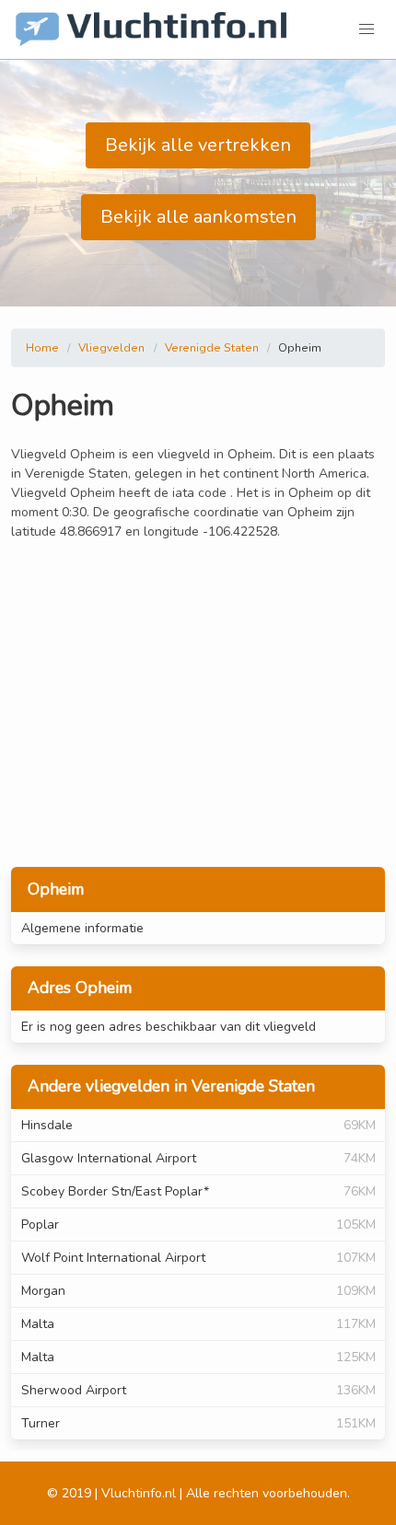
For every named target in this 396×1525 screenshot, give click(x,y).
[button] (366, 29)
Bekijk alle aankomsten (198, 216)
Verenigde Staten (212, 348)
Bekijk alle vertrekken (198, 145)
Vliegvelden (111, 348)
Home (42, 348)
